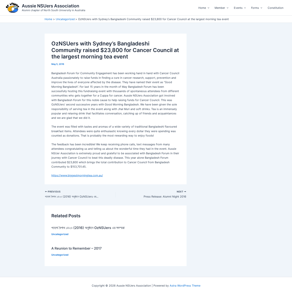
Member (220, 7)
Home (202, 7)
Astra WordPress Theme (185, 285)
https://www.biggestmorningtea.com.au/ (77, 175)
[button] (207, 8)
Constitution (275, 7)
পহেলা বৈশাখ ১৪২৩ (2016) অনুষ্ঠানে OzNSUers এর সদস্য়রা (88, 228)
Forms (255, 7)
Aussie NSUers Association (50, 5)
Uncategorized (59, 234)
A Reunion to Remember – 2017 (76, 248)
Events (238, 7)
